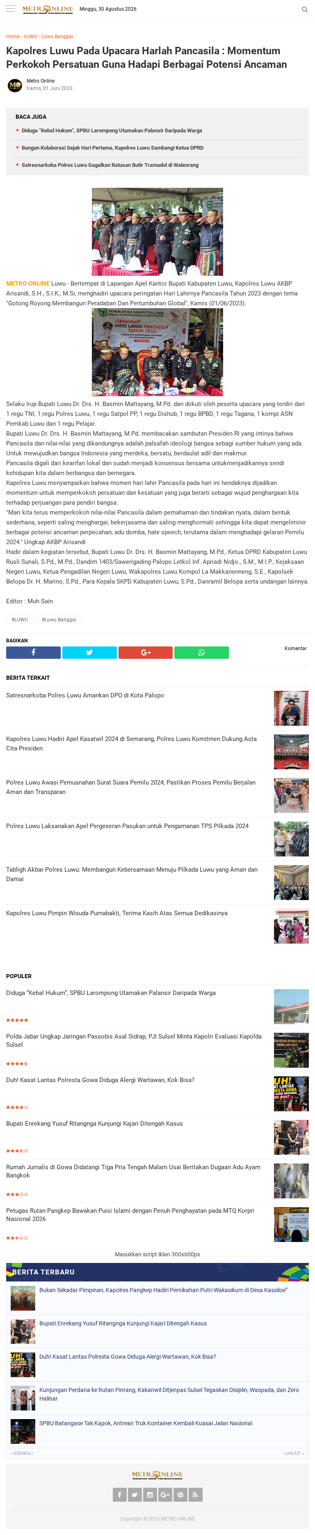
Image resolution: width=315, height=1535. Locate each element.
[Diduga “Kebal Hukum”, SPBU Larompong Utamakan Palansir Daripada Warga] (291, 1007)
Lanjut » (294, 1453)
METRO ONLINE (178, 1519)
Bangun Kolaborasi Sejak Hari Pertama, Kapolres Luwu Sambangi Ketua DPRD (112, 148)
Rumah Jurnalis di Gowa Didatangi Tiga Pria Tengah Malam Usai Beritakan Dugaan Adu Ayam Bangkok (133, 1171)
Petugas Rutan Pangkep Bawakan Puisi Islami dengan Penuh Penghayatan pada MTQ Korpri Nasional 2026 (130, 1215)
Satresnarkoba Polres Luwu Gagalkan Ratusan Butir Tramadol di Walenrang (110, 165)
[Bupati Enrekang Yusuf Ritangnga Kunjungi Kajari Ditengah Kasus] (291, 1138)
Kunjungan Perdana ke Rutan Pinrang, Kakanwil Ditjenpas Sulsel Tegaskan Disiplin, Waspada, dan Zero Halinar (169, 1394)
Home (13, 36)
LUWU (30, 36)
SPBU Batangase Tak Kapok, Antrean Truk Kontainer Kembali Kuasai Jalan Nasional (145, 1423)
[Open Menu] (10, 9)
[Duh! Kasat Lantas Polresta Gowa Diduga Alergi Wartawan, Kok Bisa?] (291, 1094)
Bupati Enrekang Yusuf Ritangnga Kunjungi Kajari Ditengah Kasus (94, 1123)
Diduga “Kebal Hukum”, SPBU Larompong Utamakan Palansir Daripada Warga (112, 130)
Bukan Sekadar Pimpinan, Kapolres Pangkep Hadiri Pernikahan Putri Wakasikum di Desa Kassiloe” (163, 1290)
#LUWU (19, 620)
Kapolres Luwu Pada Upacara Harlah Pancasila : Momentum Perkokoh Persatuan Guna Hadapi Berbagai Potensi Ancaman (146, 57)
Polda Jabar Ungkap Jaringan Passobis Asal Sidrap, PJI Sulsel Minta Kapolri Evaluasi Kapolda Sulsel (134, 1040)
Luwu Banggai (57, 36)
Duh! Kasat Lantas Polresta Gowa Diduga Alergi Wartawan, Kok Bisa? (100, 1080)
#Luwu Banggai (59, 620)
